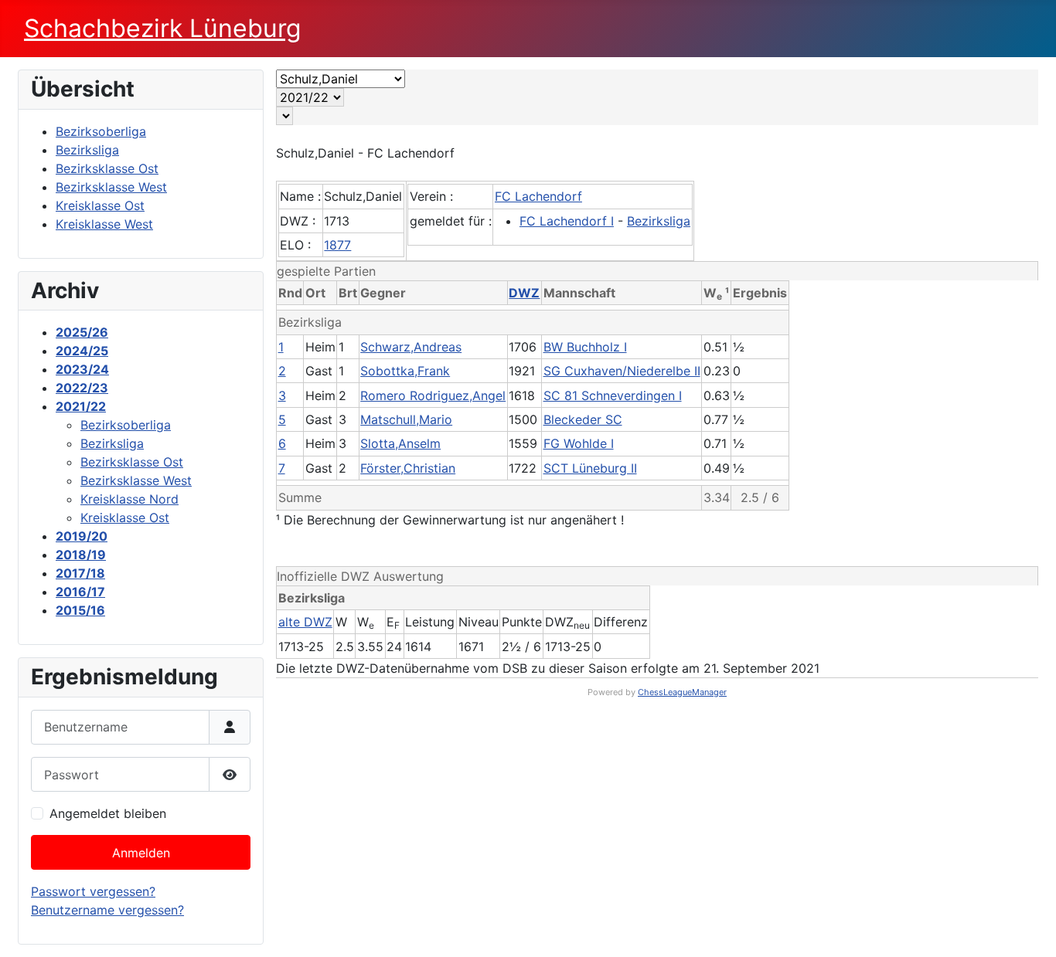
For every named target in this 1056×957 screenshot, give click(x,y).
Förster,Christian (407, 468)
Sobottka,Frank (405, 370)
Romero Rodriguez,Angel (433, 395)
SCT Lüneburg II (590, 468)
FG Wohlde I (578, 443)
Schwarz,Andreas (411, 347)
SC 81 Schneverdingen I (612, 395)
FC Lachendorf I (566, 221)
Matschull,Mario (406, 419)
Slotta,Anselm (400, 443)
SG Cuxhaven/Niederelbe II (621, 370)
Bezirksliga (658, 221)
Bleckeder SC (582, 419)
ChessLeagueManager (682, 692)
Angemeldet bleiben (107, 813)
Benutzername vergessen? (107, 910)
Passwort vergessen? (93, 891)
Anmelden (141, 852)
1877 (337, 245)
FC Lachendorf (538, 196)
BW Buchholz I (585, 347)
